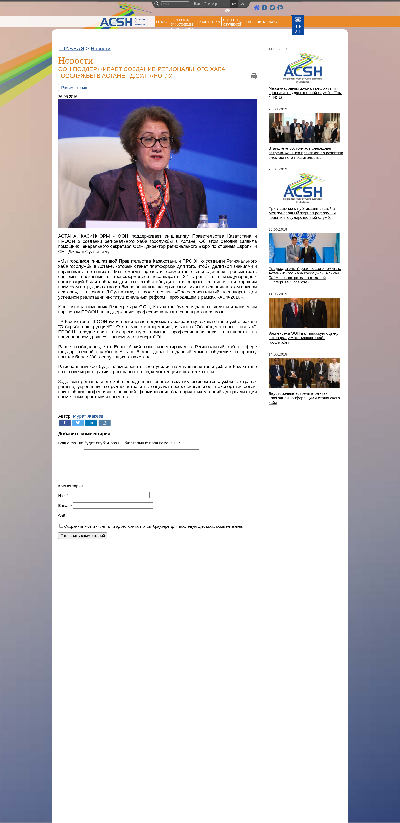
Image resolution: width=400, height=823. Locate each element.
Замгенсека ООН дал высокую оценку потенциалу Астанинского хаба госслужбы (304, 337)
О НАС (161, 22)
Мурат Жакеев (88, 416)
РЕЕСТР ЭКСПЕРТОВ (271, 33)
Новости (101, 48)
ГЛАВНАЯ (71, 48)
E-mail (65, 505)
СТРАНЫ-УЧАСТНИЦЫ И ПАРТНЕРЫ (182, 24)
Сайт (62, 516)
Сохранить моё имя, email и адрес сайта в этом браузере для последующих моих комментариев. (154, 526)
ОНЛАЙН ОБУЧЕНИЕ (230, 22)
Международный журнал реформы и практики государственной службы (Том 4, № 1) (305, 92)
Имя (63, 495)
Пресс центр (250, 33)
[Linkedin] (91, 423)
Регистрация (214, 3)
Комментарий (70, 486)
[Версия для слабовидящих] (227, 10)
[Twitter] (78, 423)
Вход (197, 3)
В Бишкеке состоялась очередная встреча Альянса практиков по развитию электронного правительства (306, 153)
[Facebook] (65, 423)
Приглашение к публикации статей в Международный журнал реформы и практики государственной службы (302, 213)
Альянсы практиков (258, 22)
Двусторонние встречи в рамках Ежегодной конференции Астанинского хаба (304, 398)
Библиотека (208, 22)
